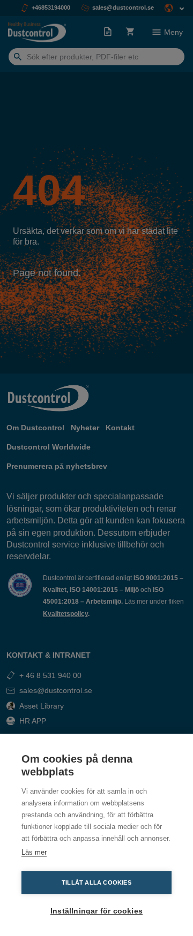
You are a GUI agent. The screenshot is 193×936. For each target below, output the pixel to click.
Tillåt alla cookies (96, 882)
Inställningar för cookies (96, 911)
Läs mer (34, 852)
